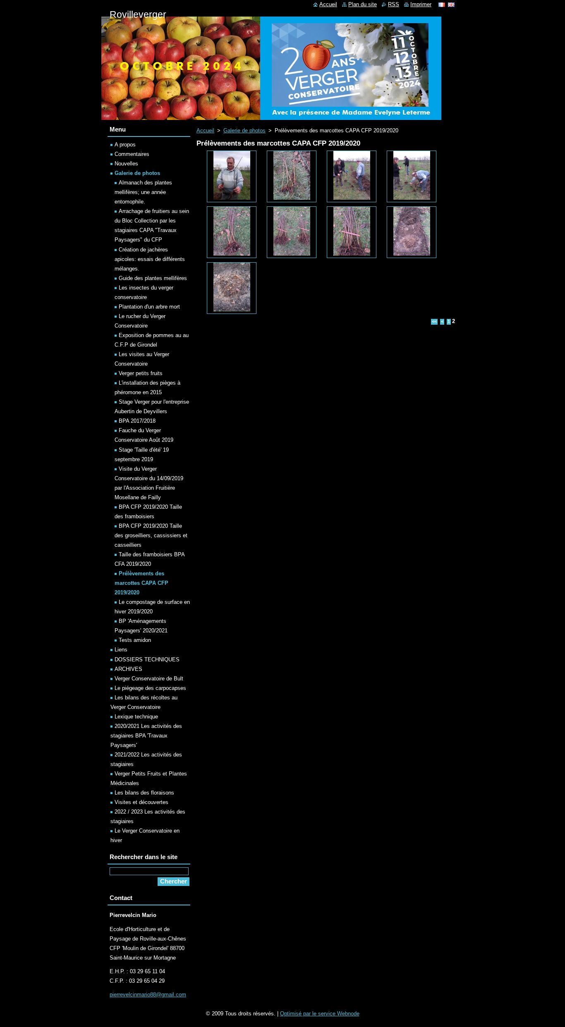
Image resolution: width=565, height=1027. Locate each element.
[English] (451, 4)
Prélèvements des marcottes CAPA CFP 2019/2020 (141, 583)
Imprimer (420, 4)
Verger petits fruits (141, 373)
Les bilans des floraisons (144, 793)
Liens (121, 649)
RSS (393, 4)
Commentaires (132, 154)
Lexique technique (136, 716)
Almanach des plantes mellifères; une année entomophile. (143, 192)
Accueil (205, 130)
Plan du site (362, 4)
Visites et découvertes (141, 802)
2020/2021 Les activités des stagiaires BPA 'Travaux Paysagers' (146, 735)
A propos (125, 144)
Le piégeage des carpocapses (150, 688)
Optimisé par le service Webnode (319, 1013)
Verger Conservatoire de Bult (149, 678)
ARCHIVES (128, 669)
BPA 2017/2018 (137, 421)
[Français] (441, 4)
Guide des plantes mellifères (153, 278)
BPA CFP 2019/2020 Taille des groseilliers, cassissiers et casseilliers (151, 535)
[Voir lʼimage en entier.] (231, 176)
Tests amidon (135, 640)
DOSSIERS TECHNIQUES (147, 659)
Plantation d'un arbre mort (149, 307)
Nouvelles (126, 163)
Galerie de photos (244, 130)
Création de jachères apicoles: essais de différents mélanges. (150, 259)
